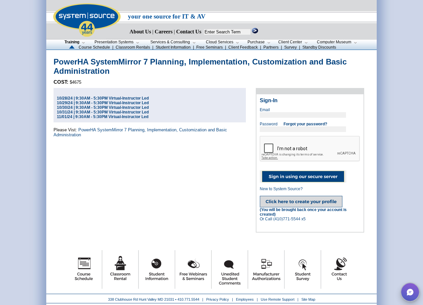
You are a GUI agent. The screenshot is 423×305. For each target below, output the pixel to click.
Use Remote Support (277, 299)
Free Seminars (209, 47)
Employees (245, 299)
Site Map (308, 299)
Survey (290, 47)
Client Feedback (243, 47)
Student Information (173, 47)
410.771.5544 (188, 299)
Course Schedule (94, 47)
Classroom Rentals (133, 47)
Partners (271, 47)
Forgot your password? (305, 124)
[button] (410, 292)
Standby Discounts (319, 47)
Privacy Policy (218, 299)
